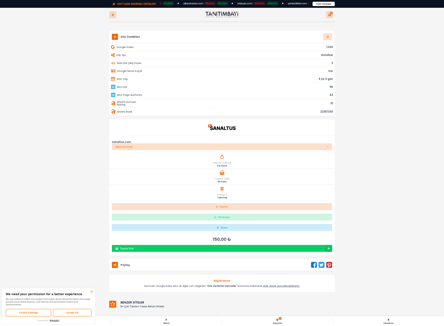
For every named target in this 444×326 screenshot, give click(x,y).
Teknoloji (222, 201)
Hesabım (388, 323)
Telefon (224, 210)
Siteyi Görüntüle (124, 150)
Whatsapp (224, 220)
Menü (166, 323)
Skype (224, 231)
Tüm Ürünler (323, 4)
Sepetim (277, 321)
